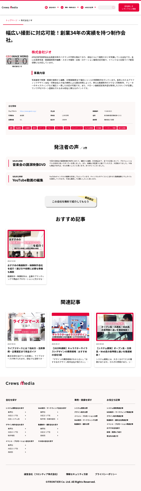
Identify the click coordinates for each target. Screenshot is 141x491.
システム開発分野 (81, 408)
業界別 (10, 412)
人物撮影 (27, 128)
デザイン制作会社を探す (15, 424)
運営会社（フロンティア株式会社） (41, 474)
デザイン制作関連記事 (115, 416)
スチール (41, 128)
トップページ (11, 20)
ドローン (50, 128)
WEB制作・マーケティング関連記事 (120, 412)
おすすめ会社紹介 (113, 428)
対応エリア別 (13, 415)
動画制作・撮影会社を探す (48, 424)
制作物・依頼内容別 (47, 419)
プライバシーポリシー (106, 474)
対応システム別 (14, 419)
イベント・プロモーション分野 (85, 416)
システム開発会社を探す (15, 408)
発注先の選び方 (112, 436)
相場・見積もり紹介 (114, 432)
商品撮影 (18, 128)
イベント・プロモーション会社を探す (20, 441)
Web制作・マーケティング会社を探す (52, 408)
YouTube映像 (89, 128)
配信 (34, 128)
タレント (59, 128)
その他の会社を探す (45, 441)
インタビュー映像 (110, 128)
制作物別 (11, 435)
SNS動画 (98, 128)
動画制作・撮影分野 (81, 424)
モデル (67, 128)
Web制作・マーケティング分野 (86, 420)
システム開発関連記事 (115, 408)
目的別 (10, 452)
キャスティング (77, 128)
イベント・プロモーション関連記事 (120, 424)
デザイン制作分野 (81, 412)
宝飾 (11, 128)
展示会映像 (122, 128)
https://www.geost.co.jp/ (28, 111)
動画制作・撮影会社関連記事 (117, 420)
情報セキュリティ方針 (77, 474)
